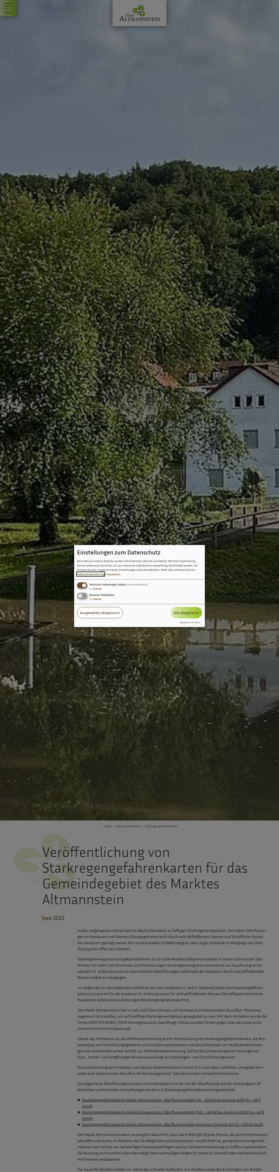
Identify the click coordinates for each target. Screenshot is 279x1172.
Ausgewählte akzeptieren (100, 612)
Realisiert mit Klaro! (190, 622)
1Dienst (95, 588)
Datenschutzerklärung (90, 574)
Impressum (113, 574)
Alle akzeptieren (186, 612)
